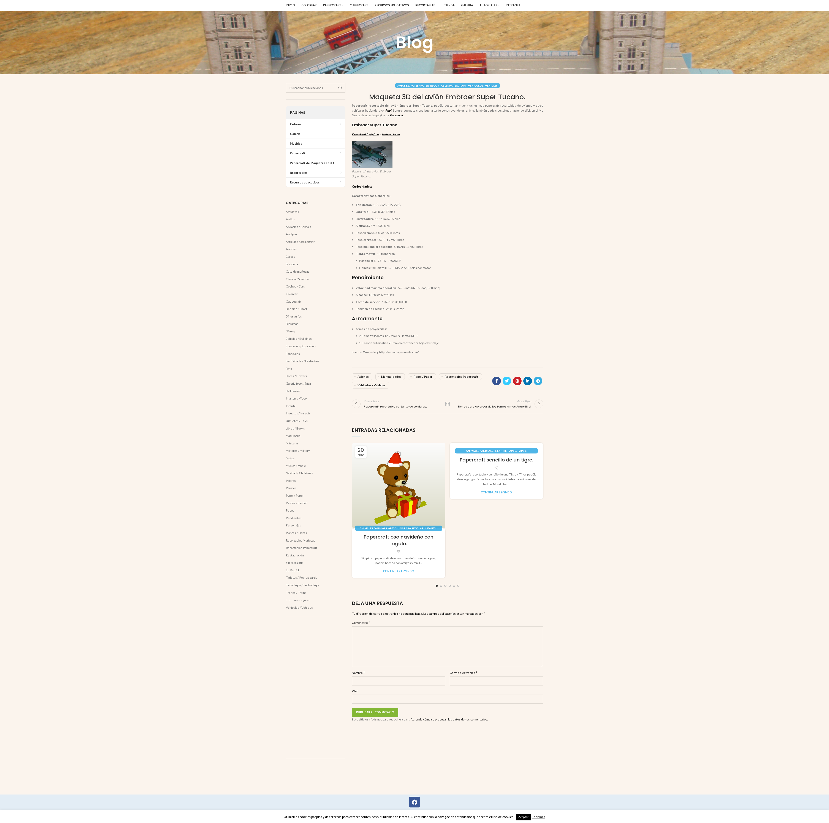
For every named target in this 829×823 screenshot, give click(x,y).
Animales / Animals (373, 528)
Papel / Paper (419, 85)
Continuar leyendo (398, 571)
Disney (290, 331)
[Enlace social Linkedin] (527, 381)
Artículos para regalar (406, 528)
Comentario (361, 622)
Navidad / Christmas (299, 473)
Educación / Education (301, 346)
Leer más (538, 817)
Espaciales (293, 353)
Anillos (290, 219)
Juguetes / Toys (297, 421)
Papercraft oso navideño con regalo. (398, 540)
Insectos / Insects (298, 413)
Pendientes (294, 518)
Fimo (289, 368)
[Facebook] (414, 802)
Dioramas (292, 323)
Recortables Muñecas (300, 540)
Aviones (403, 85)
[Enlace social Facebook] (496, 381)
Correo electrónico (463, 672)
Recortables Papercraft (448, 85)
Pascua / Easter (296, 503)
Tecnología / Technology (302, 585)
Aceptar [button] (523, 817)
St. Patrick (293, 570)
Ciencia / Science (297, 279)
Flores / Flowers (296, 376)
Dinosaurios (294, 316)
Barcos (290, 256)
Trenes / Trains (296, 592)
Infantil (431, 528)
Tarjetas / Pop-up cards (301, 577)
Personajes (293, 525)
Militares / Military (298, 450)
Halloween (293, 391)
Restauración (295, 555)
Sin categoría (294, 562)
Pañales (291, 488)
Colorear (291, 294)
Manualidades (391, 376)
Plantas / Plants (296, 533)
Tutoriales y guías (298, 600)
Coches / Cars (295, 286)
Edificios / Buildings (299, 338)
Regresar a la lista (447, 404)
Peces (290, 510)
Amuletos (292, 211)
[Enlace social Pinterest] (517, 381)
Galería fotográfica (298, 383)
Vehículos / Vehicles (483, 85)
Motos (290, 458)
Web (355, 691)
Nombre (358, 672)
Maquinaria (293, 436)
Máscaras (292, 443)
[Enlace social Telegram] (538, 381)
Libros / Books (295, 428)
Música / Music (296, 466)
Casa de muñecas (297, 271)
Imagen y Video (296, 398)
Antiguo (291, 234)
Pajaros (291, 480)
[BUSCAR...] (340, 88)
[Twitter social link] (507, 381)
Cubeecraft (293, 301)
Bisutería (292, 264)
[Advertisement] (315, 687)
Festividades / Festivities (302, 361)
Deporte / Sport (296, 309)
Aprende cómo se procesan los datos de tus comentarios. (449, 719)
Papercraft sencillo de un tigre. (496, 460)
